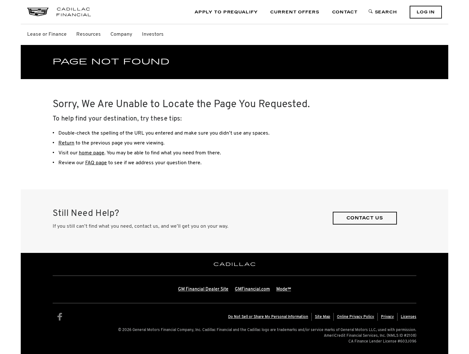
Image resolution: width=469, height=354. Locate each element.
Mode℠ (283, 289)
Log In (426, 12)
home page (91, 153)
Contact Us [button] (364, 218)
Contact (345, 12)
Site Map (322, 317)
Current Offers (294, 12)
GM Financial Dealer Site (203, 289)
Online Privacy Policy (355, 317)
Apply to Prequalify (226, 12)
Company (121, 34)
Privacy (387, 317)
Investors (153, 34)
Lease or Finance (47, 34)
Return (66, 143)
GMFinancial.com (252, 289)
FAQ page (96, 163)
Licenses (408, 317)
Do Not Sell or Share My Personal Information (268, 317)
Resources (88, 34)
